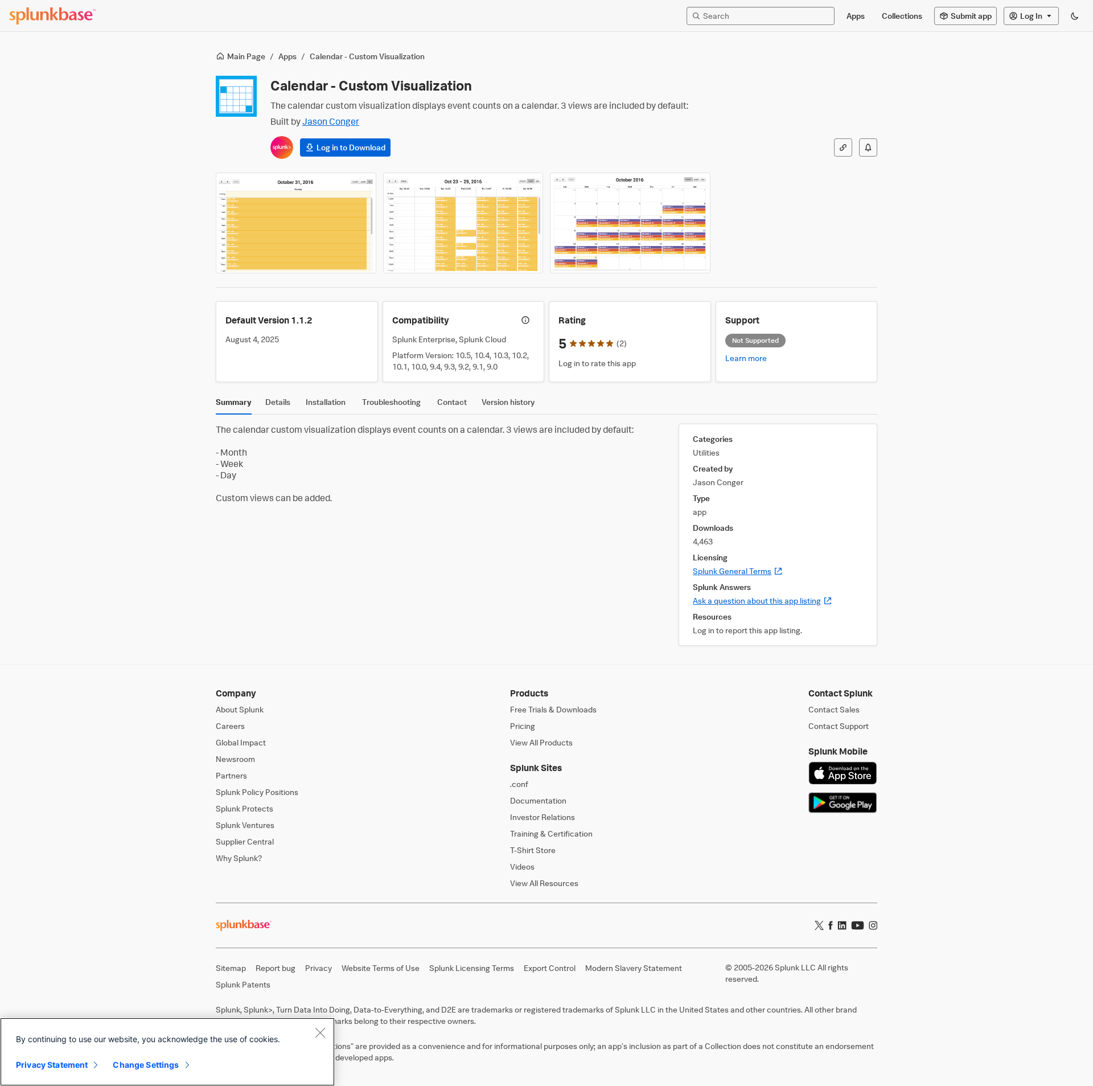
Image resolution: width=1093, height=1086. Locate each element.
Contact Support (838, 726)
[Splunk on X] (819, 925)
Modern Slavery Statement (633, 968)
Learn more (746, 358)
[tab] (234, 405)
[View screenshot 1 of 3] (296, 223)
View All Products (541, 742)
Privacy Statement (52, 1064)
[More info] (525, 320)
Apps (287, 56)
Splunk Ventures (245, 825)
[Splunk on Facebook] (830, 925)
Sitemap (231, 968)
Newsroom (235, 759)
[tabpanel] (546, 535)
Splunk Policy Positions (257, 792)
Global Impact (241, 742)
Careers (230, 726)
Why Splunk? (239, 858)
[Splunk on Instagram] (873, 925)
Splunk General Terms (738, 571)
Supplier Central (245, 841)
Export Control (550, 968)
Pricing (522, 726)
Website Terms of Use (381, 968)
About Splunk (240, 709)
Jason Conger (330, 121)
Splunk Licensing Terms (471, 968)
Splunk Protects (244, 808)
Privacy (318, 968)
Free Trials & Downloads (553, 709)
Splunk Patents (243, 984)
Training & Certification (551, 833)
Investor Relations (542, 817)
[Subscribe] (868, 147)
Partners (231, 775)
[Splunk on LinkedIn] (842, 925)
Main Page (246, 56)
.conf (519, 784)
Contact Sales (834, 709)
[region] (167, 1052)
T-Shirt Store (533, 850)
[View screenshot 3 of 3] (630, 223)
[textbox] (766, 16)
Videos (522, 866)
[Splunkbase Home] (52, 16)
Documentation (538, 800)
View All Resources (544, 883)
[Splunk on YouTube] (857, 925)
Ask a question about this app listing (762, 600)
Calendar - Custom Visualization (367, 56)
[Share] (843, 147)
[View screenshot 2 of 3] (463, 223)
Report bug (275, 968)
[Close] (320, 1032)
